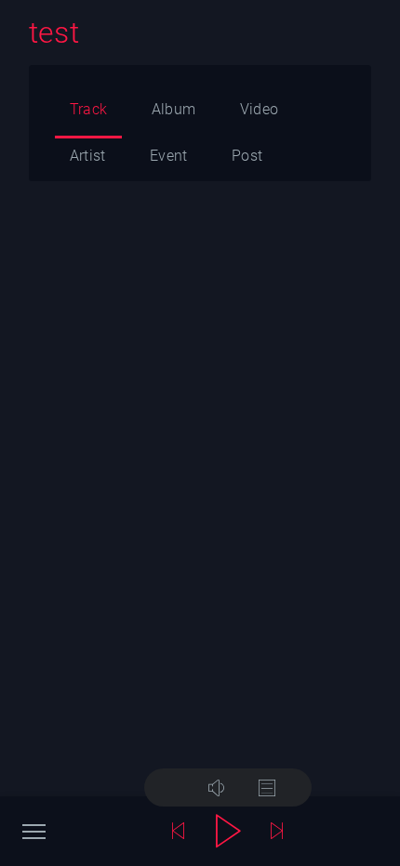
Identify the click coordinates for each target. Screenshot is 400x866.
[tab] (88, 114)
